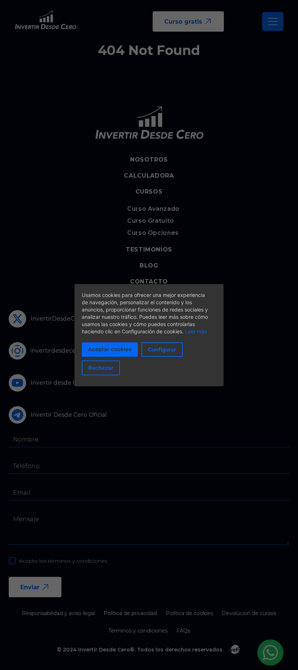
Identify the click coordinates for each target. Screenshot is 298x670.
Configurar (162, 349)
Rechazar (100, 367)
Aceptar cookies (110, 348)
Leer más (196, 331)
